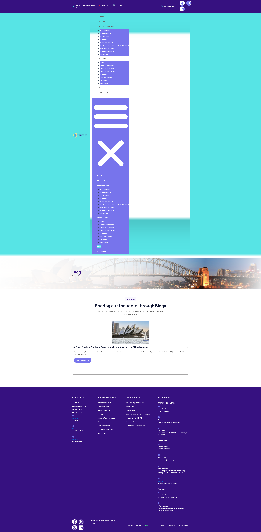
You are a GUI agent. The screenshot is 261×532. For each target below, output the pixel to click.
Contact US (103, 92)
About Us (75, 403)
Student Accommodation (107, 51)
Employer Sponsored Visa (107, 65)
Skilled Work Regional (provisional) (138, 414)
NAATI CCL (101, 433)
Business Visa (104, 83)
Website (75, 418)
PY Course (101, 414)
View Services (77, 409)
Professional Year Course (107, 42)
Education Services (106, 26)
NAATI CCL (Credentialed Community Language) (114, 45)
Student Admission (105, 33)
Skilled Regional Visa (106, 77)
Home (101, 16)
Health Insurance (105, 30)
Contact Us (80, 413)
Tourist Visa (103, 80)
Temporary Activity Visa (107, 68)
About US (102, 21)
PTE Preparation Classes (107, 48)
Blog (101, 87)
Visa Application (104, 36)
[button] (110, 135)
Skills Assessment (105, 54)
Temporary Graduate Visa (107, 71)
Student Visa (103, 39)
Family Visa (103, 62)
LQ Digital (145, 525)
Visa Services (104, 58)
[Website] (73, 415)
